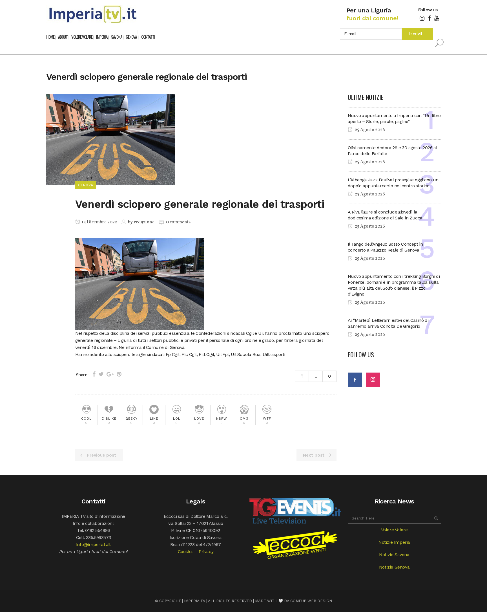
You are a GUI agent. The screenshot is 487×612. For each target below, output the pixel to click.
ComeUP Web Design (311, 601)
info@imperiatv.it (93, 544)
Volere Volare (394, 529)
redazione (144, 222)
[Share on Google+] (110, 374)
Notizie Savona (394, 554)
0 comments (178, 222)
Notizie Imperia (394, 542)
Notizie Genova (394, 567)
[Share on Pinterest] (119, 374)
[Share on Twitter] (101, 374)
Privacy (206, 551)
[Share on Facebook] (94, 374)
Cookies (186, 551)
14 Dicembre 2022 (99, 222)
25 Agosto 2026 (369, 130)
